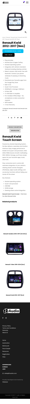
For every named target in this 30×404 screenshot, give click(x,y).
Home (3, 37)
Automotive (5, 343)
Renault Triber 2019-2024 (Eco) (15, 264)
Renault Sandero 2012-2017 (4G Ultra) (15, 234)
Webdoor (5, 382)
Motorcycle (5, 346)
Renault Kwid (14, 37)
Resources (5, 351)
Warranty (5, 330)
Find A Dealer (6, 348)
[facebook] (2, 318)
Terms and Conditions (9, 328)
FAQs (3, 357)
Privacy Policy (6, 326)
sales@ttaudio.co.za (10, 373)
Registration (6, 354)
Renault (8, 37)
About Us (5, 332)
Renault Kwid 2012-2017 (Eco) (15, 295)
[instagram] (6, 318)
